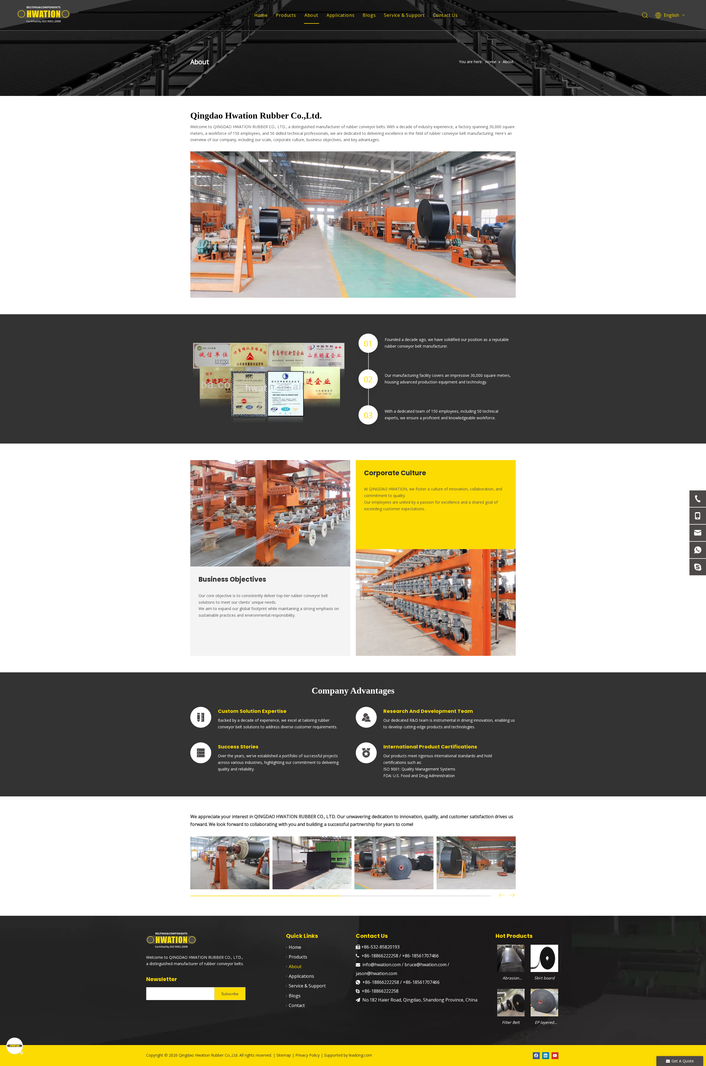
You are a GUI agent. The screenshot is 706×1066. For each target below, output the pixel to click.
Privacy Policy (307, 1055)
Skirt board (544, 978)
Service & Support (404, 15)
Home (261, 15)
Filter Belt (511, 1022)
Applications (341, 15)
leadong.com (360, 1055)
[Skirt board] (544, 957)
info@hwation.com (382, 965)
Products (286, 15)
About (311, 15)
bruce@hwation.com (425, 965)
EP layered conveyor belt (544, 1023)
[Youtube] (555, 1055)
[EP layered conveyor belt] (544, 1002)
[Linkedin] (545, 1055)
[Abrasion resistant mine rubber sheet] (511, 957)
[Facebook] (536, 1055)
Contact (297, 1005)
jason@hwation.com (376, 973)
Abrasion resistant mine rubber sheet (511, 978)
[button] (512, 896)
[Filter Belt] (511, 1002)
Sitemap (284, 1055)
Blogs (369, 15)
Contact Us (445, 15)
